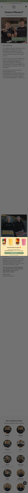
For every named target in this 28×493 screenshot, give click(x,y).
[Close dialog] (26, 237)
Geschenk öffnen (14, 253)
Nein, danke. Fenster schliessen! (14, 255)
